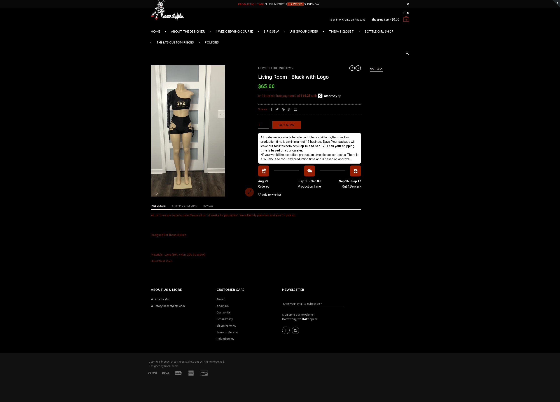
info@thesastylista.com (170, 306)
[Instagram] (408, 13)
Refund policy (225, 338)
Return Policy (225, 319)
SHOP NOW (312, 4)
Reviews (208, 205)
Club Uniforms (281, 68)
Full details (158, 205)
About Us (223, 306)
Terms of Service (227, 332)
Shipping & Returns (184, 205)
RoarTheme (171, 366)
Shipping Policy (226, 325)
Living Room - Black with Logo (293, 77)
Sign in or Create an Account (347, 19)
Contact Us (224, 312)
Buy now (286, 125)
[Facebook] (404, 13)
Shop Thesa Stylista (182, 361)
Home (262, 68)
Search (221, 299)
